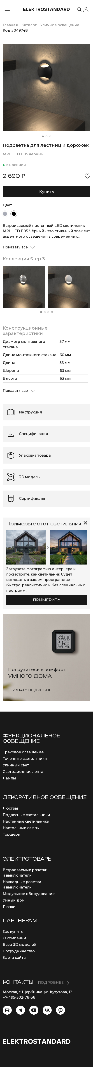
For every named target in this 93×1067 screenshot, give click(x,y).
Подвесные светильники (26, 815)
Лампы (9, 778)
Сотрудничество (19, 951)
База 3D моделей (19, 944)
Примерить (46, 600)
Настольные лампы (21, 828)
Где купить (13, 931)
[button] (43, 136)
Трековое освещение (23, 752)
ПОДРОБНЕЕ (51, 982)
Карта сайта (14, 957)
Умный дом (14, 900)
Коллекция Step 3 (24, 258)
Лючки (9, 907)
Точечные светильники (25, 759)
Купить (46, 191)
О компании (14, 938)
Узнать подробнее (33, 690)
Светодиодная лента (23, 772)
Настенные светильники (26, 821)
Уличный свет (16, 765)
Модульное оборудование (29, 894)
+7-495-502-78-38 (19, 997)
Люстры (10, 808)
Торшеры (12, 834)
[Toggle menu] (7, 9)
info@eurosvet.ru (18, 1003)
